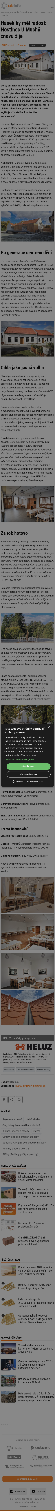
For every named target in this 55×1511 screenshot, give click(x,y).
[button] (27, 759)
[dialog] (27, 755)
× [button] (49, 727)
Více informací (28, 755)
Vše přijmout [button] (28, 766)
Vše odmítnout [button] (28, 774)
